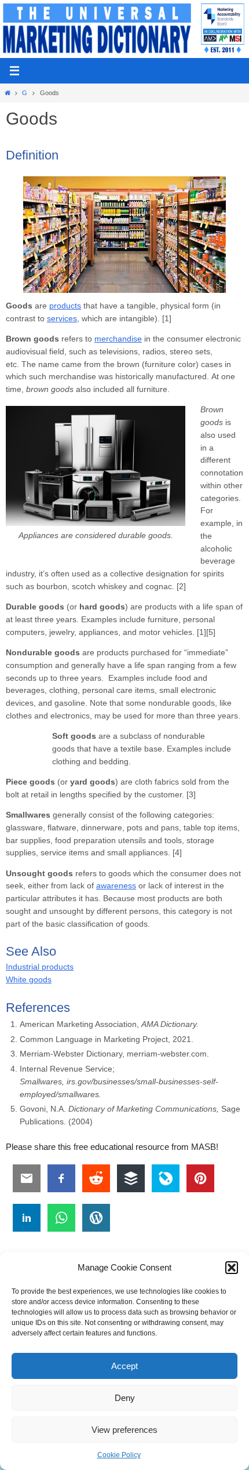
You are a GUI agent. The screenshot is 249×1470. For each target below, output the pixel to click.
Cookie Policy (119, 1455)
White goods (29, 979)
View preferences (124, 1430)
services (62, 318)
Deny (125, 1398)
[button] (231, 1267)
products (65, 306)
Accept (124, 1366)
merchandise (118, 339)
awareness (116, 885)
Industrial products (40, 967)
